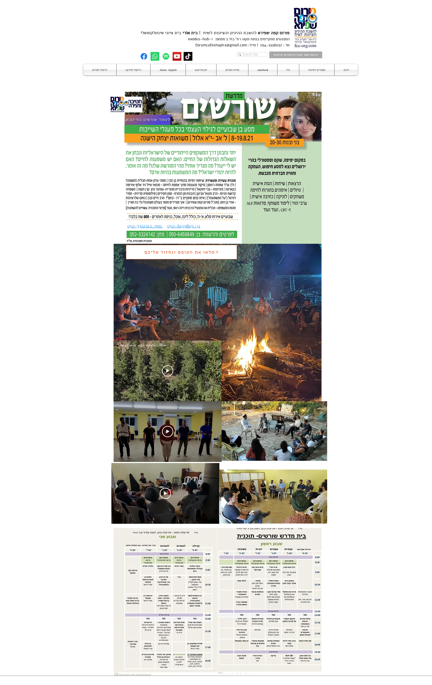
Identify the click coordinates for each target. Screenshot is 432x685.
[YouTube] (177, 56)
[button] (346, 69)
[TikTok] (188, 56)
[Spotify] (166, 56)
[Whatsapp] (155, 56)
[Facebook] (144, 56)
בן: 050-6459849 (183, 226)
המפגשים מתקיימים (274, 39)
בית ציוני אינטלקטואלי (160, 33)
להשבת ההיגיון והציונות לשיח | (244, 33)
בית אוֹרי (190, 33)
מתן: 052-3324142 (145, 226)
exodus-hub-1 (200, 39)
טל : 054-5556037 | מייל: (268, 45)
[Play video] (167, 370)
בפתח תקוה (250, 39)
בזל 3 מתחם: (223, 39)
